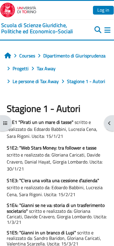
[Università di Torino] (18, 9)
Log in (103, 9)
